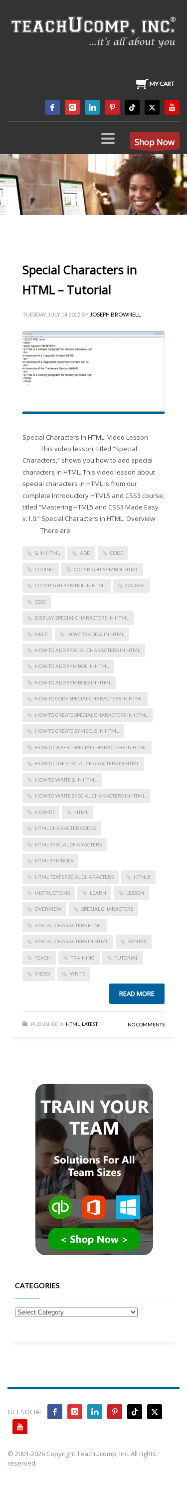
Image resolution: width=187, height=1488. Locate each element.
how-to (44, 812)
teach (43, 958)
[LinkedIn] (92, 107)
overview (48, 909)
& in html (47, 553)
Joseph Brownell (115, 314)
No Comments (146, 1024)
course (135, 585)
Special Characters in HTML (71, 941)
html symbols (54, 860)
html (81, 812)
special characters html (68, 925)
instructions (52, 893)
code (116, 553)
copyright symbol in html (70, 585)
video (42, 974)
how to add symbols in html (73, 682)
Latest (90, 1024)
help (41, 634)
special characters (107, 909)
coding (44, 569)
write (77, 974)
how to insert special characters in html (91, 747)
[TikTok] (132, 107)
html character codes (65, 828)
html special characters (68, 844)
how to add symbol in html (72, 666)
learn (98, 893)
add (85, 553)
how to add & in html (95, 634)
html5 (142, 877)
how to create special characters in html (91, 715)
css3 (40, 602)
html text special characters (74, 877)
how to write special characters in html (90, 796)
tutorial (126, 958)
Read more (137, 993)
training (83, 958)
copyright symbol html (106, 569)
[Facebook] (52, 107)
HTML (73, 1024)
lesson (135, 893)
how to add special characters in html (87, 650)
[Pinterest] (112, 107)
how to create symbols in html (77, 731)
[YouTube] (172, 107)
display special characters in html (82, 618)
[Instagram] (72, 107)
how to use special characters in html (87, 763)
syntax (137, 941)
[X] (152, 107)
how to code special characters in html (89, 698)
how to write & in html (66, 780)
